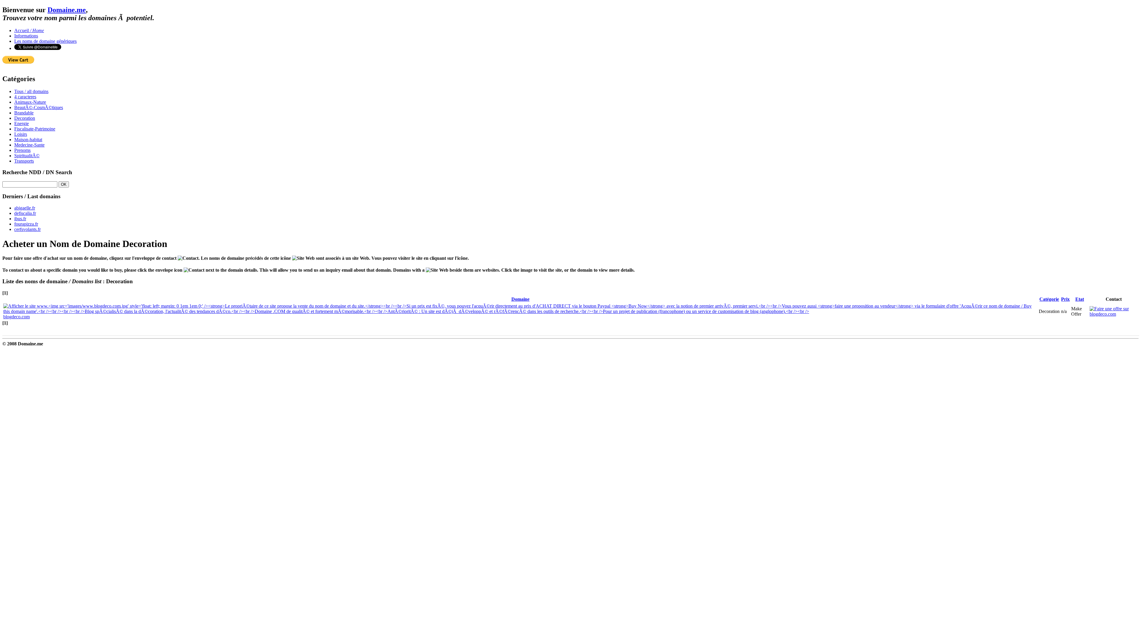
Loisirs (20, 134)
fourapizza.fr (26, 223)
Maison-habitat (28, 139)
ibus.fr (20, 218)
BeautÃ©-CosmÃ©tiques (38, 107)
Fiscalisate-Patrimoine (34, 128)
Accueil (29, 30)
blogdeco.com (16, 316)
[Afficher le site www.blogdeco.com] (520, 311)
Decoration (24, 118)
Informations (26, 35)
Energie (21, 123)
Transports (24, 160)
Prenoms (22, 150)
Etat (1079, 299)
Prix (1065, 299)
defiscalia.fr (25, 213)
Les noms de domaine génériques (45, 41)
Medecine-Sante (29, 144)
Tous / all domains (31, 91)
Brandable (24, 112)
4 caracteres (25, 96)
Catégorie (1049, 299)
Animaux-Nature (30, 102)
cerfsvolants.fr (27, 229)
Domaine (520, 299)
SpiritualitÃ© (27, 155)
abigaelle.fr (24, 207)
